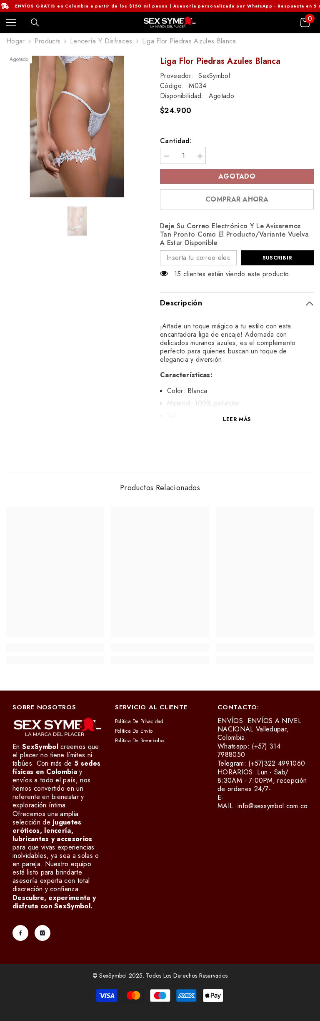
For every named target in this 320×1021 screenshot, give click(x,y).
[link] (55, 647)
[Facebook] (20, 933)
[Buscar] (35, 23)
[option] (77, 126)
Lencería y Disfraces (101, 41)
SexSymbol (214, 76)
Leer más (237, 419)
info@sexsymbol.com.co (273, 806)
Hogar (15, 41)
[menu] (11, 23)
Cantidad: (176, 141)
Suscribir (277, 258)
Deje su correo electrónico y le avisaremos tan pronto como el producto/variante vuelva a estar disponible (234, 234)
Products (48, 41)
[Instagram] (42, 933)
